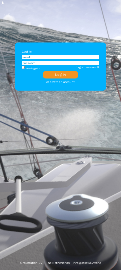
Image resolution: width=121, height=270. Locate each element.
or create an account (60, 82)
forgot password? (87, 67)
